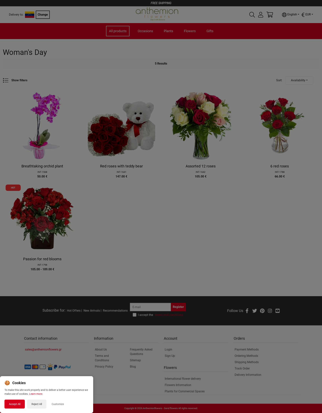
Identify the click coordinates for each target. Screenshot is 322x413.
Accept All (14, 404)
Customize (58, 404)
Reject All (36, 404)
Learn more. (36, 393)
